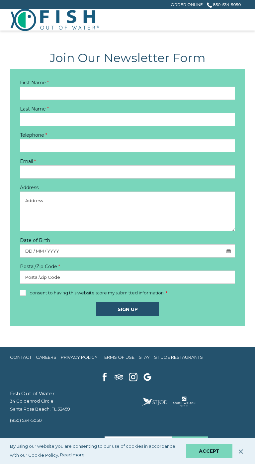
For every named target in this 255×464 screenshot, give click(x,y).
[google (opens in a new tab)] (147, 376)
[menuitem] (21, 357)
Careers (46, 358)
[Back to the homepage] (55, 20)
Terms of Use (118, 358)
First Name (34, 83)
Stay (144, 358)
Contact (21, 357)
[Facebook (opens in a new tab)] (104, 376)
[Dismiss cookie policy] (241, 450)
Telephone (33, 135)
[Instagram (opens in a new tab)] (133, 376)
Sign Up (128, 309)
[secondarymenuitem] (187, 4)
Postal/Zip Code (40, 267)
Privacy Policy (79, 358)
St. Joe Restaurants (178, 358)
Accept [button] (209, 451)
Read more (72, 456)
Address (29, 188)
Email (28, 161)
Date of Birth (35, 240)
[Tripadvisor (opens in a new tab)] (119, 376)
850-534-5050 (226, 4)
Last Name (34, 109)
